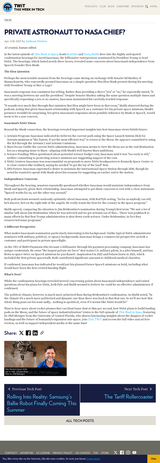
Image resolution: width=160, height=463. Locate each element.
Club (103, 6)
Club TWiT (95, 319)
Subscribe (123, 6)
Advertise (26, 452)
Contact (11, 452)
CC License (43, 452)
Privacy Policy (62, 452)
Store (105, 452)
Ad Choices (82, 452)
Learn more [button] (93, 458)
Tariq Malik (91, 54)
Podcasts (91, 6)
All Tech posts (80, 421)
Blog (111, 6)
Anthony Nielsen (36, 41)
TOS (95, 452)
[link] (47, 332)
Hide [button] (153, 458)
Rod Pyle (72, 54)
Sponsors (137, 6)
